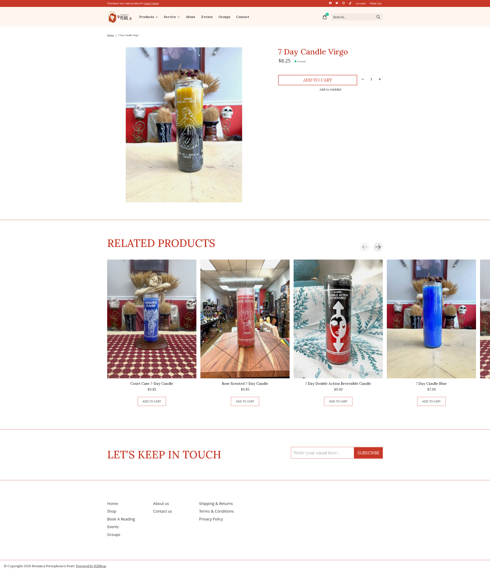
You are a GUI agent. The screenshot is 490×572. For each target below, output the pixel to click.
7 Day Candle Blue (431, 383)
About (190, 17)
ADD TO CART (317, 80)
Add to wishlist (330, 89)
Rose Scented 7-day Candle (245, 383)
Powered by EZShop (91, 566)
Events (207, 17)
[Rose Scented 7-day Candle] (245, 319)
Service (170, 17)
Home (112, 503)
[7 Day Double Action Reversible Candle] (338, 319)
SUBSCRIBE (368, 453)
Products (146, 17)
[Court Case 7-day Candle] (151, 319)
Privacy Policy (211, 519)
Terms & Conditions (216, 511)
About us (161, 503)
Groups (224, 17)
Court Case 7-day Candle (151, 383)
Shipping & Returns (216, 503)
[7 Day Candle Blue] (431, 319)
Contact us (162, 511)
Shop (111, 511)
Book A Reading (121, 519)
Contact (242, 17)
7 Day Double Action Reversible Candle (338, 383)
